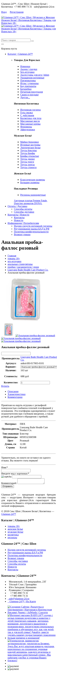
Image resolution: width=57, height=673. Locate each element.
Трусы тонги (27, 161)
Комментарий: (9, 483)
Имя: (4, 467)
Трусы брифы (27, 153)
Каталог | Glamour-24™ (20, 54)
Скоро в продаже (29, 94)
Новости (18, 220)
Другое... (25, 97)
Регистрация (16, 12)
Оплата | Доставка (17, 206)
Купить (5, 386)
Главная (12, 255)
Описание (13, 391)
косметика (13, 534)
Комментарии (15, 397)
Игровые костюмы (30, 144)
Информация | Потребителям (23, 223)
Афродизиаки (27, 129)
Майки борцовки (29, 142)
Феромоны (26, 126)
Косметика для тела (30, 118)
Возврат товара (22, 234)
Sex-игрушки (27, 72)
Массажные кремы (30, 124)
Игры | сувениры (29, 83)
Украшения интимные (32, 77)
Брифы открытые (29, 156)
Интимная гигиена (30, 109)
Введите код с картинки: (15, 473)
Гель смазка (26, 112)
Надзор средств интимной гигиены (33, 226)
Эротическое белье (30, 147)
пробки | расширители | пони (23, 267)
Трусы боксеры (28, 150)
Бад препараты (28, 86)
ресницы (12, 537)
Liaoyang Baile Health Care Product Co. (28, 269)
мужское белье (15, 532)
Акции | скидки (28, 69)
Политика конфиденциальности (31, 231)
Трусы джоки (27, 159)
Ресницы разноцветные (33, 195)
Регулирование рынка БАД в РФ (31, 228)
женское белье (15, 529)
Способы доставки (24, 212)
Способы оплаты (23, 209)
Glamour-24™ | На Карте (22, 601)
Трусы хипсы (27, 164)
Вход (4, 12)
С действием (27, 115)
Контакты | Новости (18, 214)
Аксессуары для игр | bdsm (34, 75)
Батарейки (26, 89)
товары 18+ (14, 258)
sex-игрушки (14, 261)
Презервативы (28, 80)
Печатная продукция (31, 91)
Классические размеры (32, 179)
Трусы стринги (28, 167)
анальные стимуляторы (20, 264)
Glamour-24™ (8, 514)
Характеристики (16, 394)
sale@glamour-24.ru (18, 598)
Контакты (19, 217)
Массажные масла (30, 121)
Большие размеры (29, 182)
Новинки (25, 66)
